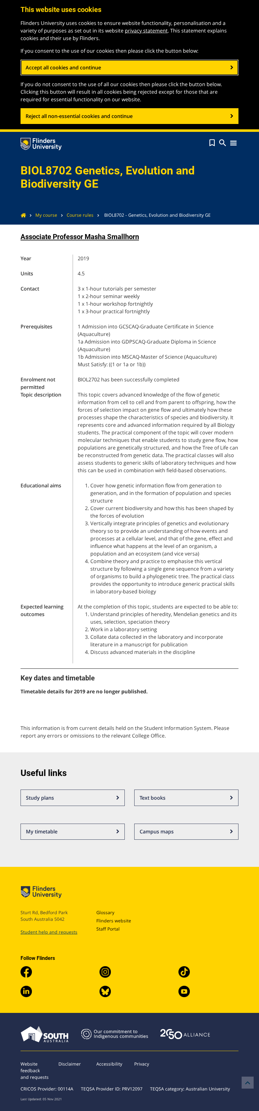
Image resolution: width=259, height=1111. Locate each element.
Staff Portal (108, 929)
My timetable (41, 831)
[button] (212, 143)
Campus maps (157, 831)
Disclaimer (69, 1064)
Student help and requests (49, 932)
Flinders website (113, 921)
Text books (153, 797)
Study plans (40, 797)
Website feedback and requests (35, 1070)
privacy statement (146, 30)
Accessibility (109, 1064)
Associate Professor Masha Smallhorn (80, 237)
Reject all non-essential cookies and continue (79, 116)
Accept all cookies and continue (63, 67)
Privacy (141, 1064)
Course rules (80, 215)
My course (46, 215)
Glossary (105, 912)
